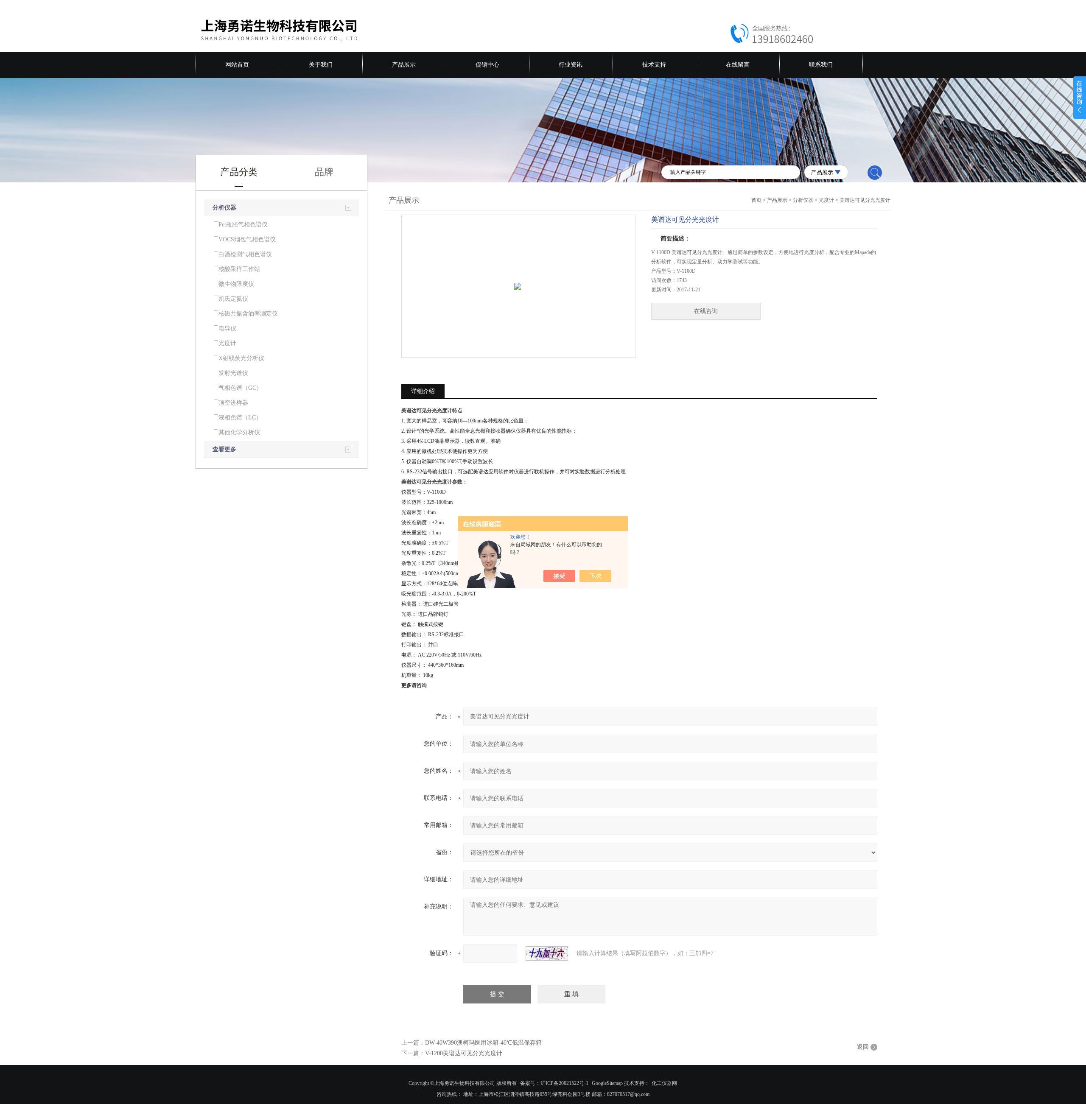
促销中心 (487, 64)
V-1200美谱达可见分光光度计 (463, 1053)
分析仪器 (224, 207)
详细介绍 (423, 391)
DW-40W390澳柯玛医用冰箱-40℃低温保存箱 (483, 1043)
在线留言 (738, 64)
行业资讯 (570, 64)
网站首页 (237, 64)
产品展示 (404, 64)
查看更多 (224, 449)
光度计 (826, 200)
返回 (863, 1047)
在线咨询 (706, 311)
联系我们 (821, 64)
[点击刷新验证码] (547, 953)
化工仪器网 (664, 1083)
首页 (756, 200)
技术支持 (654, 64)
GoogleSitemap (607, 1083)
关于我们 (321, 64)
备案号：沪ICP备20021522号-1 (554, 1083)
